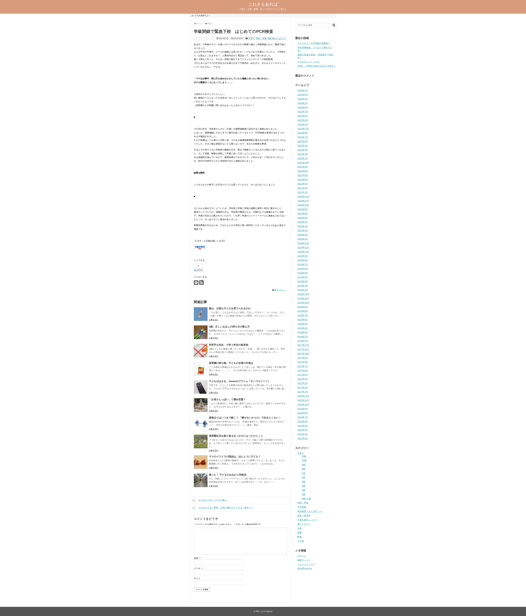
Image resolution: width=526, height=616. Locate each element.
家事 (299, 532)
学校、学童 (261, 38)
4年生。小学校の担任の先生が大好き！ (316, 66)
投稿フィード (304, 560)
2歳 (303, 494)
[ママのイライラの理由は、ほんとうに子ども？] (201, 462)
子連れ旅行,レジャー (307, 520)
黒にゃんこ (280, 290)
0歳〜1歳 (306, 498)
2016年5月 (302, 426)
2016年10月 (303, 404)
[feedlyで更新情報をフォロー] (196, 283)
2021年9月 (302, 167)
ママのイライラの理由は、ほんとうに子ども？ (235, 456)
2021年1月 (302, 192)
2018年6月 (302, 320)
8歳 (269, 38)
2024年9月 (302, 95)
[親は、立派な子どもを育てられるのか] (201, 314)
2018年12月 (303, 294)
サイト (197, 578)
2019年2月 (302, 286)
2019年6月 (302, 269)
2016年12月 (303, 396)
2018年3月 (302, 332)
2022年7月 (302, 137)
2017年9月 (302, 358)
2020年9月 (302, 209)
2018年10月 (303, 303)
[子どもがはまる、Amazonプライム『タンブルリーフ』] (201, 387)
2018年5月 (302, 324)
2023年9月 (302, 107)
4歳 (303, 486)
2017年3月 (302, 383)
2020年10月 (303, 205)
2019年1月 (302, 290)
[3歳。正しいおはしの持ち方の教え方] (201, 332)
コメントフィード (306, 564)
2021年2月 (302, 188)
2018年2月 (302, 337)
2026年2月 (302, 90)
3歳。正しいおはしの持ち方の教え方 (229, 326)
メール (198, 568)
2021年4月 (302, 184)
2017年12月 (303, 345)
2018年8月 (302, 311)
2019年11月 (303, 247)
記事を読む (213, 320)
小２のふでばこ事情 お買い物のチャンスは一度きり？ (225, 507)
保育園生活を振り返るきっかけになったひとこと (236, 435)
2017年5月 (302, 375)
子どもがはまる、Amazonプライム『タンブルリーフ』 (239, 381)
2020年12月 (303, 196)
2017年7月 (302, 366)
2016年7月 (302, 417)
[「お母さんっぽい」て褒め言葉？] (201, 405)
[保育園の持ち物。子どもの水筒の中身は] (201, 368)
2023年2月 (302, 120)
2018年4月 (302, 328)
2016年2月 (302, 438)
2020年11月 (303, 201)
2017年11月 (303, 349)
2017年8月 (302, 362)
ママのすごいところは (308, 62)
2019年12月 (303, 243)
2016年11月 (303, 400)
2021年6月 (302, 175)
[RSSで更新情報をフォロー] (201, 283)
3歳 (303, 490)
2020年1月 (302, 239)
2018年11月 (303, 298)
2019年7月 (302, 264)
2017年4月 (302, 379)
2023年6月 (302, 116)
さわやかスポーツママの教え (212, 500)
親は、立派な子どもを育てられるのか (230, 308)
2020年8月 (302, 213)
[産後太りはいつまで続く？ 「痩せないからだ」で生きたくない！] (201, 423)
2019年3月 (302, 281)
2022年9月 (302, 133)
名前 (197, 558)
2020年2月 (302, 235)
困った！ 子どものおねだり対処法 (228, 474)
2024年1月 (302, 103)
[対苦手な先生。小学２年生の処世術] (201, 350)
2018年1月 (302, 341)
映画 (299, 537)
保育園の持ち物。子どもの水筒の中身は (231, 363)
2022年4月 (302, 150)
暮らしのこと (278, 38)
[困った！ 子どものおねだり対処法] (201, 480)
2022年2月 (302, 154)
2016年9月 (302, 409)
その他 (300, 541)
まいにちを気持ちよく (200, 15)
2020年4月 (302, 226)
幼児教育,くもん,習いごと (310, 511)
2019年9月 (302, 256)
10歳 (304, 460)
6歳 (303, 477)
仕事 (299, 528)
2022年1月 (302, 158)
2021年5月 (302, 180)
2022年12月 (303, 129)
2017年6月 (302, 370)
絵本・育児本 (304, 515)
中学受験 (301, 507)
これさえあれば (263, 4)
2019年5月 (302, 273)
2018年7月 (302, 315)
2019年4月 (302, 277)
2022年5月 (302, 146)
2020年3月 (302, 230)
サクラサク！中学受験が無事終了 (313, 43)
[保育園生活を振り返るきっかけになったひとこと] (201, 441)
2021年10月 (303, 163)
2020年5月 (302, 222)
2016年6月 (302, 421)
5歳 (303, 481)
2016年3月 (302, 434)
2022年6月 (302, 141)
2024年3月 (302, 99)
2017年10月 (303, 353)
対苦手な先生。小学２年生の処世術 (228, 344)
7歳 (303, 473)
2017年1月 (302, 392)
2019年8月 (302, 260)
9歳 (303, 465)
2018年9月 (302, 307)
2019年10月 (303, 252)
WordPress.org (304, 568)
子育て (251, 38)
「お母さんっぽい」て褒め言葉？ (227, 399)
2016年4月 (302, 430)
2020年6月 (302, 218)
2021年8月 (302, 171)
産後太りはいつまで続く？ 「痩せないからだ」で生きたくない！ (245, 417)
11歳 (304, 456)
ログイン (301, 556)
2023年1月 (302, 124)
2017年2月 (302, 387)
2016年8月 (302, 413)
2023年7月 (302, 112)
